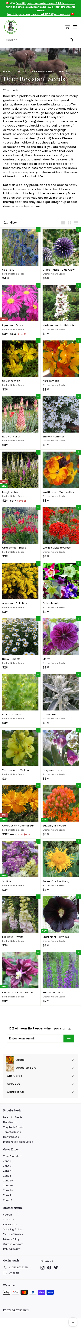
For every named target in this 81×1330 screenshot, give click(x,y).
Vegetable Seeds (13, 1127)
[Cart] (67, 26)
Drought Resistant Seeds (18, 1141)
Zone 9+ (8, 1195)
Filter (13, 222)
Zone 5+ (8, 1175)
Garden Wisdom (13, 1244)
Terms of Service (13, 1234)
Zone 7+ (8, 1185)
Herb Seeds (10, 1122)
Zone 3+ (8, 1165)
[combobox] (40, 40)
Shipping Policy (12, 1229)
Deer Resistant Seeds (43, 71)
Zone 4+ (8, 1170)
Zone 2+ (8, 1161)
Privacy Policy (11, 1239)
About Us (8, 1219)
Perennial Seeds (12, 1117)
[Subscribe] (68, 1038)
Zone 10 (7, 1200)
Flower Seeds (11, 1136)
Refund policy (11, 1249)
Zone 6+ (8, 1180)
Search (7, 1214)
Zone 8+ (8, 1190)
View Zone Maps (13, 1156)
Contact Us (10, 1224)
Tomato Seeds (12, 1132)
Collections (20, 71)
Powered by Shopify (16, 1310)
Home (6, 71)
